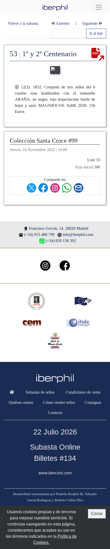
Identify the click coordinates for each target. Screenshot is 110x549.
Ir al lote (96, 33)
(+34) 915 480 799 (39, 234)
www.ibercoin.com (55, 473)
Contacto (55, 412)
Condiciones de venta (83, 392)
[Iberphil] (12, 392)
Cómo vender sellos (59, 402)
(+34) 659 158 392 (61, 240)
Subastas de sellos (40, 392)
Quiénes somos (21, 402)
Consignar (93, 402)
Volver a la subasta (23, 23)
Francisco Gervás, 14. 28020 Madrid (58, 228)
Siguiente (90, 23)
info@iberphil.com (78, 234)
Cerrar (97, 513)
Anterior (62, 23)
